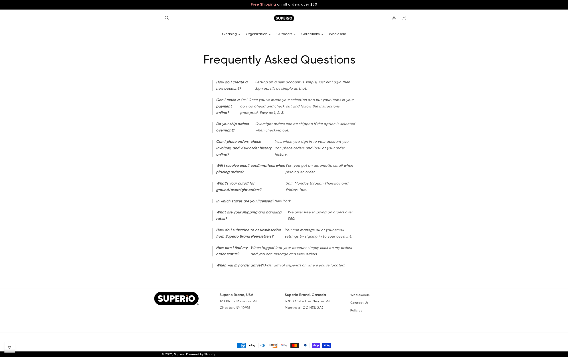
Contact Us (359, 302)
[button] (167, 18)
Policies (356, 310)
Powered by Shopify (200, 354)
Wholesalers (360, 295)
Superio (179, 354)
